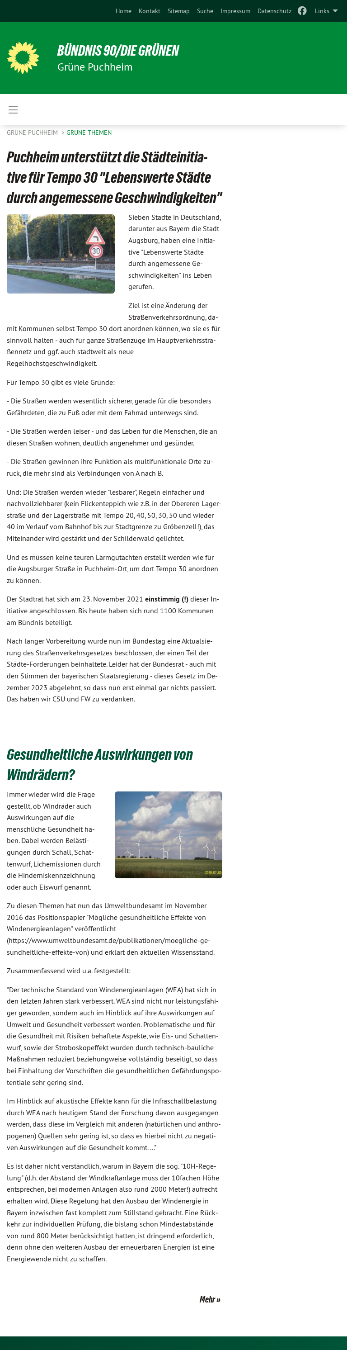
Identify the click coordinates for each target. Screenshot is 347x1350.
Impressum (235, 11)
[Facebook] (302, 11)
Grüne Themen (89, 132)
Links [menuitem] (322, 11)
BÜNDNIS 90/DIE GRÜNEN (118, 51)
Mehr (207, 1299)
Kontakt (149, 11)
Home (123, 11)
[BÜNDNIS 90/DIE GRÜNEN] (23, 58)
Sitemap (179, 11)
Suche (205, 11)
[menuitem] (123, 11)
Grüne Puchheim (33, 132)
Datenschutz (274, 11)
